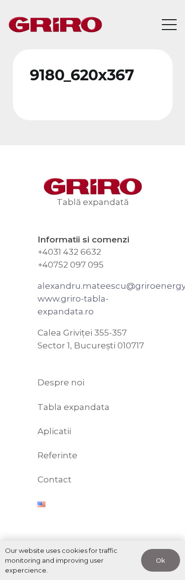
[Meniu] (169, 24)
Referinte (57, 455)
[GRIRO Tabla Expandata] (55, 25)
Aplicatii (54, 431)
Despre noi (60, 382)
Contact (54, 479)
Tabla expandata (73, 407)
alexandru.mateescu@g (89, 286)
